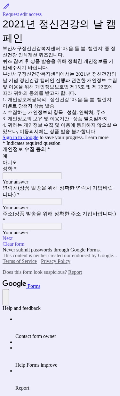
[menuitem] (66, 327)
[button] (60, 10)
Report (75, 272)
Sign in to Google (20, 137)
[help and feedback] (6, 297)
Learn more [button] (96, 137)
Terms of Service (20, 261)
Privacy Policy (55, 261)
